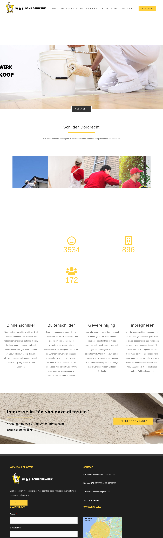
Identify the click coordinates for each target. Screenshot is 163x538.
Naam (13, 514)
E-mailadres (16, 528)
